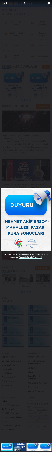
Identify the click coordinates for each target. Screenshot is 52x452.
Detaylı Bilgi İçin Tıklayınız (30, 257)
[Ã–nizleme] (43, 3)
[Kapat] (49, 3)
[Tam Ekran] (31, 3)
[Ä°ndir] (37, 3)
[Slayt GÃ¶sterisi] (25, 3)
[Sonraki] (48, 221)
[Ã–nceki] (4, 221)
